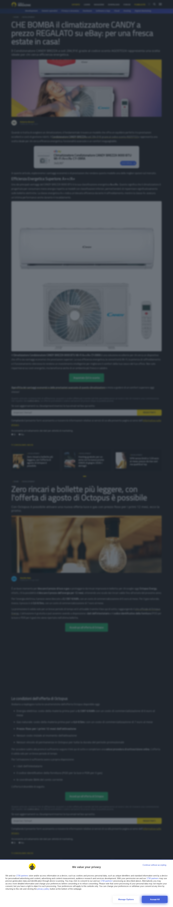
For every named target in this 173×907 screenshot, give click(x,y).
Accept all (155, 899)
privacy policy (43, 889)
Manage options (126, 899)
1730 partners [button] (22, 875)
